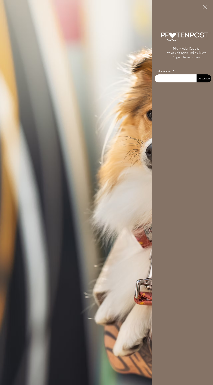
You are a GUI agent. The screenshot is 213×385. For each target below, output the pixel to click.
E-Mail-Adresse (163, 71)
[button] (205, 7)
